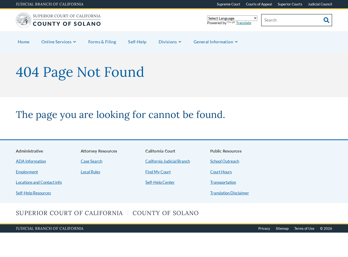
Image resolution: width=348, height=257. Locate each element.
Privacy (264, 228)
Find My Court (158, 171)
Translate (243, 22)
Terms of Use (304, 228)
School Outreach (224, 161)
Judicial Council (320, 4)
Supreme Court (228, 4)
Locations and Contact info (39, 182)
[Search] (326, 20)
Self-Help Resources (33, 192)
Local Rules (90, 171)
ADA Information (31, 161)
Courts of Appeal (259, 4)
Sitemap (282, 228)
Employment (27, 171)
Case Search (91, 161)
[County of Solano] (58, 24)
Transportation (223, 182)
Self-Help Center (160, 182)
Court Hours (221, 171)
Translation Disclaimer (229, 192)
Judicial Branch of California (50, 4)
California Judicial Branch (167, 161)
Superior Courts (290, 4)
